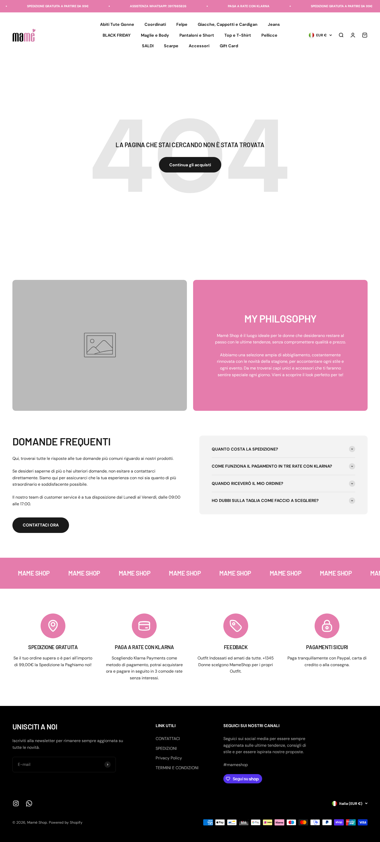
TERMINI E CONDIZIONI (177, 767)
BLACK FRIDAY (117, 35)
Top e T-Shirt (237, 35)
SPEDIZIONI (166, 748)
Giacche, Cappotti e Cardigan (227, 24)
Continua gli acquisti (190, 165)
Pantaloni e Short (196, 35)
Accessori (199, 46)
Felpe (181, 24)
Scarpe (171, 46)
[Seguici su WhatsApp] (29, 803)
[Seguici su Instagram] (15, 803)
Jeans (274, 24)
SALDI (148, 46)
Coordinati (155, 24)
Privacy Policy (169, 758)
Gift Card (229, 46)
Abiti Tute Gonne (117, 24)
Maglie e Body (155, 35)
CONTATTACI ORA (41, 525)
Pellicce (269, 35)
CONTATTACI (168, 738)
